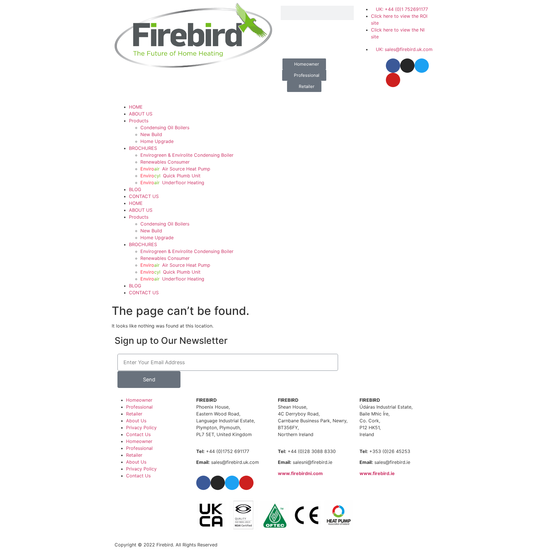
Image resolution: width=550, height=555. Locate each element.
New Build (151, 134)
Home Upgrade (157, 141)
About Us (136, 420)
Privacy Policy (141, 427)
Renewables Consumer (165, 162)
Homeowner (139, 400)
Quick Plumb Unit (170, 176)
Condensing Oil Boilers (164, 127)
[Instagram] (407, 65)
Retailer (134, 414)
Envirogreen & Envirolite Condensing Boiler (186, 155)
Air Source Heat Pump (175, 169)
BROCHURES (143, 148)
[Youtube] (393, 80)
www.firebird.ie (377, 473)
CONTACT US (144, 196)
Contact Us (138, 434)
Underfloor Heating (172, 182)
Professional (139, 407)
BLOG (135, 189)
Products (138, 120)
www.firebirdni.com (300, 473)
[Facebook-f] (393, 65)
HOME (136, 107)
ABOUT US (140, 114)
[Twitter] (422, 65)
